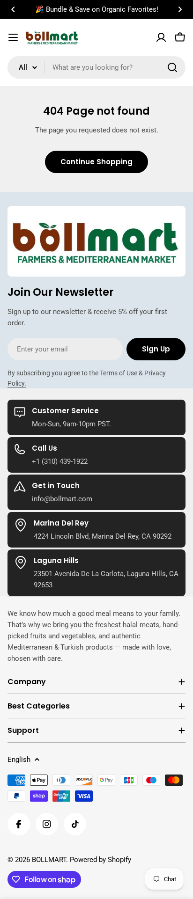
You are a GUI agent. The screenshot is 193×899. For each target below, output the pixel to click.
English (18, 759)
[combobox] (96, 67)
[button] (13, 9)
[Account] (161, 37)
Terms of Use (118, 373)
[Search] (172, 67)
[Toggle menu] (13, 37)
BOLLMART (49, 859)
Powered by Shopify (100, 859)
